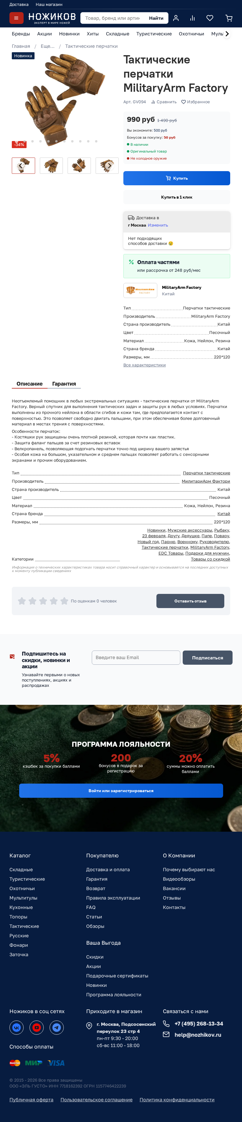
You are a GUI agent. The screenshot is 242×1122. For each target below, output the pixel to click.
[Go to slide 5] (48, 141)
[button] (51, 166)
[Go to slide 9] (80, 141)
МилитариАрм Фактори (206, 481)
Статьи (94, 917)
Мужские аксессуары (190, 530)
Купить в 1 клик (176, 196)
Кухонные (21, 907)
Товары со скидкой (210, 558)
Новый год (148, 541)
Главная (21, 46)
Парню (168, 541)
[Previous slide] (21, 165)
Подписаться (207, 658)
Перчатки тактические (206, 472)
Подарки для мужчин (207, 553)
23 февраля (154, 535)
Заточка (18, 954)
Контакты (174, 907)
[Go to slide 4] (40, 141)
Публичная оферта (31, 1100)
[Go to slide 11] (96, 141)
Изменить (158, 224)
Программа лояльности (113, 994)
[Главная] (52, 18)
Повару (221, 535)
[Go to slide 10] (88, 141)
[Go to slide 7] (64, 141)
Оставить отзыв (190, 600)
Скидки (95, 957)
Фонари (18, 945)
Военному (187, 541)
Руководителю (214, 541)
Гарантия (96, 879)
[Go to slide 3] (32, 141)
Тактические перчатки (91, 46)
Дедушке (191, 535)
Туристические (27, 879)
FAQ (91, 907)
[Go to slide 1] (16, 141)
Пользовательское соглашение (96, 1100)
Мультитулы (23, 898)
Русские (19, 935)
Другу (173, 535)
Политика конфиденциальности (177, 1100)
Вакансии (174, 888)
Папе (207, 535)
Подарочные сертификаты (117, 976)
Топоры (18, 917)
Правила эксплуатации (113, 898)
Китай (224, 513)
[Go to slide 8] (72, 141)
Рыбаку (221, 530)
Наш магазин (49, 4)
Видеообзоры (179, 879)
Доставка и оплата (108, 869)
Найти (156, 18)
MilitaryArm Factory (181, 287)
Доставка (19, 4)
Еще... (48, 46)
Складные (21, 869)
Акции (93, 966)
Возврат (95, 888)
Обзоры (95, 926)
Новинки (156, 530)
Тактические (24, 926)
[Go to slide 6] (56, 141)
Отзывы (172, 898)
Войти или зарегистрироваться (121, 790)
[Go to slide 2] (24, 141)
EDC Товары (170, 553)
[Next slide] (226, 34)
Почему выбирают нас (189, 869)
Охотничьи (22, 888)
